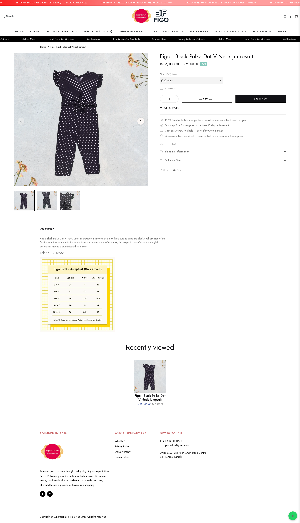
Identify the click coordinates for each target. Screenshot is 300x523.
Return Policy (122, 457)
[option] (81, 119)
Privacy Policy (122, 446)
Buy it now (260, 98)
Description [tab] (47, 229)
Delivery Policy (122, 452)
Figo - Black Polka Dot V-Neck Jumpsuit (150, 397)
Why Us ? (120, 441)
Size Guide (170, 88)
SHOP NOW (72, 2)
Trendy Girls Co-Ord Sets (54, 39)
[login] (285, 16)
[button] (7, 16)
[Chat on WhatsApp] (292, 515)
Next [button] (140, 121)
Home (43, 46)
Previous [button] (21, 121)
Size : (168, 74)
